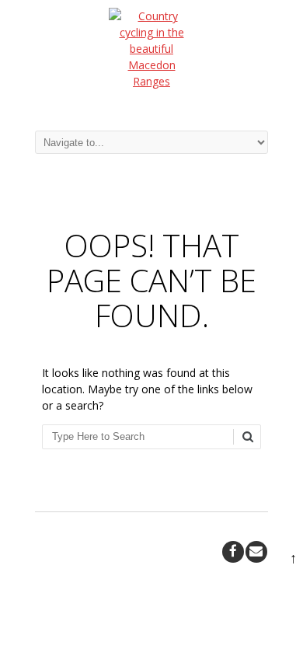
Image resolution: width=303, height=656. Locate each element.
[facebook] (233, 552)
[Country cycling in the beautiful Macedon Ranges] (151, 57)
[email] (256, 552)
